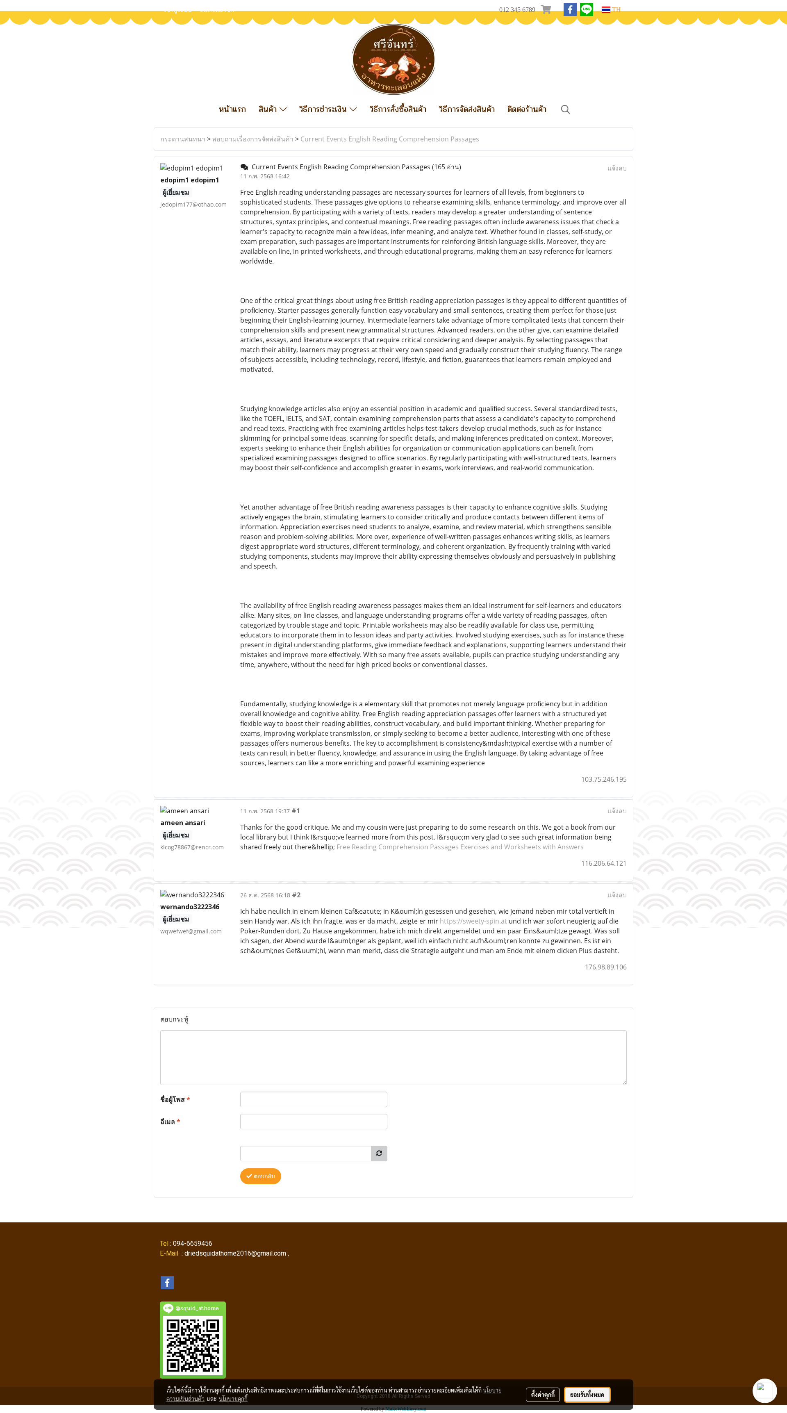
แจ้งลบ (617, 168)
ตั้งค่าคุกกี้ (543, 1394)
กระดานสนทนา (182, 138)
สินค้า (269, 109)
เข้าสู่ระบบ (178, 10)
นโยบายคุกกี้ (233, 1398)
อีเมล (170, 1121)
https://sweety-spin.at (473, 921)
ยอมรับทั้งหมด (587, 1394)
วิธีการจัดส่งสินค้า (467, 109)
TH (615, 9)
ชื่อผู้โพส (175, 1099)
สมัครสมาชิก (217, 10)
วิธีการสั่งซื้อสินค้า (398, 109)
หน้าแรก (232, 109)
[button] (566, 109)
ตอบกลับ (263, 1176)
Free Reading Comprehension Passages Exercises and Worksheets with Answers (460, 846)
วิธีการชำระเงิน (324, 109)
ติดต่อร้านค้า (526, 109)
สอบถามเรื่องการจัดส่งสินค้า (252, 138)
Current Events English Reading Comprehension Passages (389, 138)
